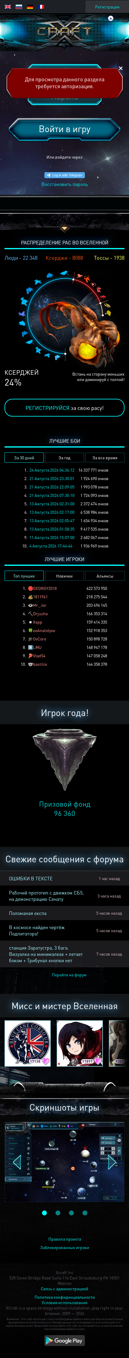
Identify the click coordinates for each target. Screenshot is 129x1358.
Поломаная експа (27, 913)
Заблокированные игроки (64, 1247)
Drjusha (40, 613)
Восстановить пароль (64, 184)
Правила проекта (64, 1239)
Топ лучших (24, 575)
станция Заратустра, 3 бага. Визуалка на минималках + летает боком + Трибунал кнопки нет (46, 953)
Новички (64, 575)
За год (64, 457)
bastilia (40, 664)
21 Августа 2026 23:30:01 (51, 478)
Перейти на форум (69, 974)
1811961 (40, 596)
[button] (16, 1162)
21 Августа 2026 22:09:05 (51, 486)
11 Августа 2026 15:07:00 (51, 537)
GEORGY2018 (45, 588)
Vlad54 (39, 655)
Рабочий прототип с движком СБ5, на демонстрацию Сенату (46, 895)
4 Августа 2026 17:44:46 (50, 545)
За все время (104, 457)
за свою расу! (65, 407)
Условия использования (64, 1302)
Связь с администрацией (64, 1288)
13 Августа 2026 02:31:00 (51, 503)
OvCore (39, 638)
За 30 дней (24, 457)
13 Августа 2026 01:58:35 (51, 529)
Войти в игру (64, 128)
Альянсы (105, 575)
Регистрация (107, 6)
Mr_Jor (39, 605)
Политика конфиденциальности (64, 1297)
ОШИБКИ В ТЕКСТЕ (31, 878)
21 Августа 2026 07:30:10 (51, 495)
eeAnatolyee (44, 630)
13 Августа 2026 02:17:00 (51, 512)
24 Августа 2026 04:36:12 (51, 470)
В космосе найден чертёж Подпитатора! (36, 930)
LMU (37, 647)
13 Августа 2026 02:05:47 (51, 520)
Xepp (37, 622)
